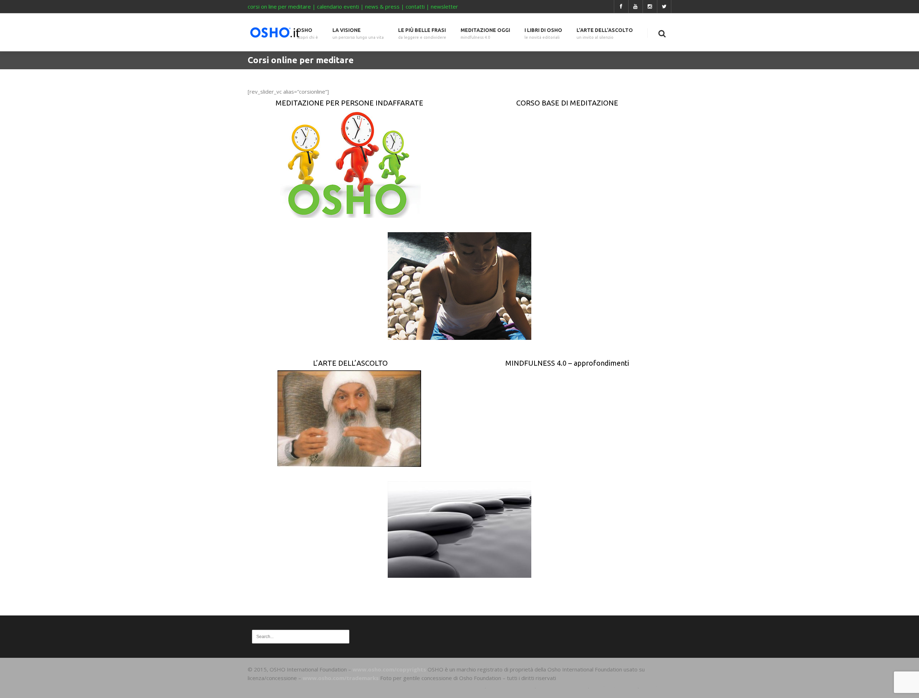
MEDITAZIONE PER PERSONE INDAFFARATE (349, 103)
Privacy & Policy (613, 686)
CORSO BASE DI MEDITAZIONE (567, 103)
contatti (415, 6)
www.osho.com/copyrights (389, 669)
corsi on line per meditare (279, 6)
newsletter (444, 6)
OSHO (307, 33)
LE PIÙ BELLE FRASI (422, 33)
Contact (653, 686)
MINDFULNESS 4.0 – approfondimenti (567, 363)
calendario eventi (338, 6)
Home (474, 686)
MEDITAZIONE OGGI (485, 33)
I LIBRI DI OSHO (543, 33)
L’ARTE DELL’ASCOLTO (605, 33)
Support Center (510, 686)
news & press (382, 6)
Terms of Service (562, 686)
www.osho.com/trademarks (341, 677)
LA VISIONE (358, 33)
